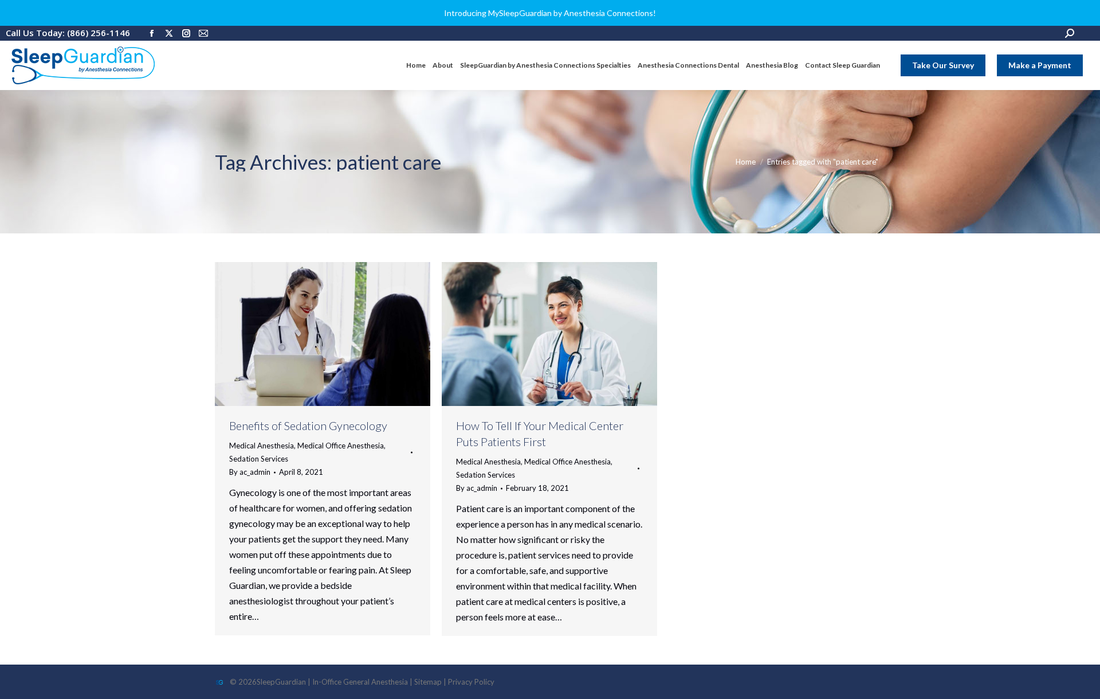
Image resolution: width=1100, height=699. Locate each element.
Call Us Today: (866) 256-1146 (68, 32)
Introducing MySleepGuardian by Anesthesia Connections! (550, 13)
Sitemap (428, 681)
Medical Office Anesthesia (340, 445)
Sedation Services (258, 458)
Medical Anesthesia (261, 445)
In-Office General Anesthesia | (363, 681)
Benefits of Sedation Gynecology (308, 425)
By (249, 472)
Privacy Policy (471, 681)
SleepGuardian (281, 681)
